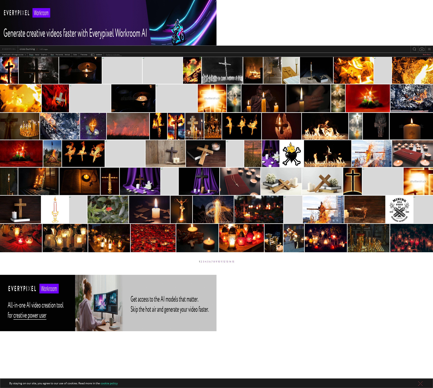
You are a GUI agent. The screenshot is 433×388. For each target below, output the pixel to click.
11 (221, 261)
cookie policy (109, 383)
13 (227, 261)
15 (233, 261)
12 (224, 261)
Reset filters (427, 55)
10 (219, 261)
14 (230, 261)
